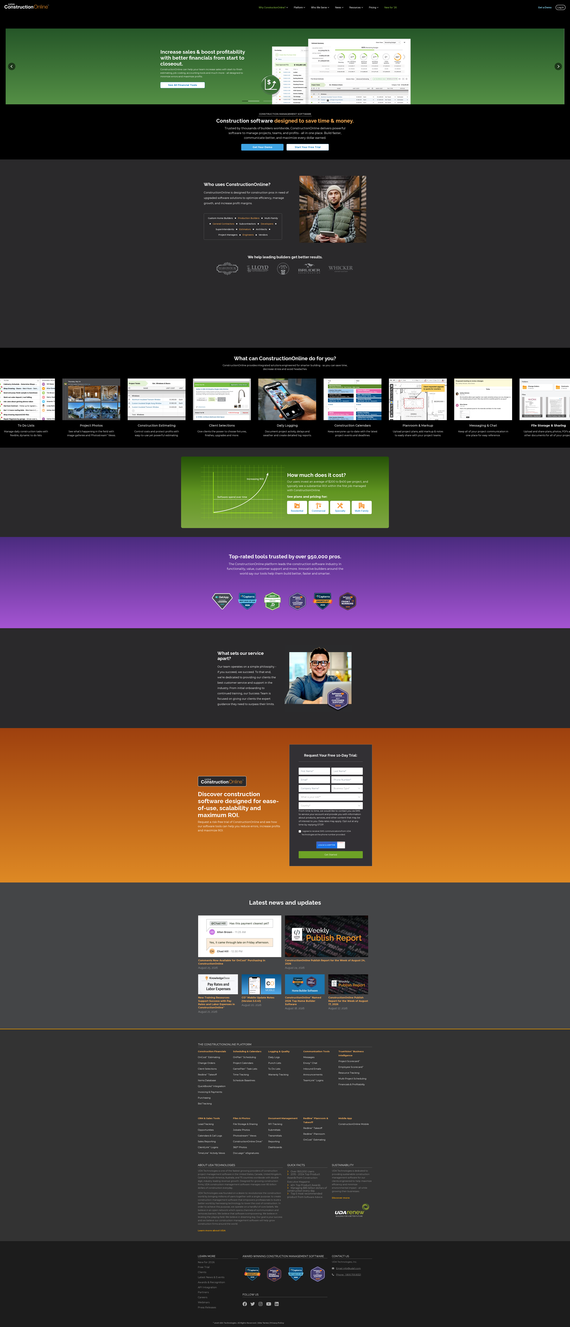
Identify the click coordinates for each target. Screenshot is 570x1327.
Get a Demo (545, 7)
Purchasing (204, 1097)
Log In (560, 7)
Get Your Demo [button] (262, 147)
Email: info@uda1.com (348, 1268)
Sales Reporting (207, 1141)
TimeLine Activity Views (211, 1153)
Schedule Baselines (244, 1080)
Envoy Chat (310, 1063)
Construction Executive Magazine (302, 1179)
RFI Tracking (275, 1124)
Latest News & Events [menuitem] (211, 1277)
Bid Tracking (205, 1103)
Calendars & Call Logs (210, 1135)
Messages (308, 1057)
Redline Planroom (314, 1133)
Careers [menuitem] (202, 1297)
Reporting (274, 1141)
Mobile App (345, 1118)
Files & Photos (241, 1118)
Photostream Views (244, 1135)
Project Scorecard (349, 1061)
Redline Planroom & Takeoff (315, 1120)
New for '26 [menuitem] (390, 7)
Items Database (207, 1080)
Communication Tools (316, 1051)
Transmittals (275, 1135)
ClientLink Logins (208, 1147)
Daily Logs (274, 1057)
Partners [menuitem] (203, 1292)
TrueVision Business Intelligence (351, 1053)
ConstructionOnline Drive (248, 1141)
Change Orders (206, 1063)
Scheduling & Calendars (247, 1051)
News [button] (338, 7)
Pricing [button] (372, 7)
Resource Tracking (348, 1072)
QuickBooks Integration (211, 1086)
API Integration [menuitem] (207, 1287)
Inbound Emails (312, 1068)
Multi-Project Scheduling (352, 1078)
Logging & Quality (279, 1051)
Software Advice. (313, 1197)
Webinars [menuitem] (203, 1302)
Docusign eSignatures (246, 1153)
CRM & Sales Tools (209, 1118)
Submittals (274, 1129)
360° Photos (240, 1147)
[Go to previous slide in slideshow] (12, 66)
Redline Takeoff (207, 1074)
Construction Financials (212, 1051)
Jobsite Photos (241, 1129)
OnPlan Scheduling (244, 1057)
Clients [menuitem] (202, 1272)
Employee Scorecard (351, 1067)
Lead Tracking (206, 1124)
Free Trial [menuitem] (204, 1267)
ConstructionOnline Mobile (353, 1124)
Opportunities (206, 1129)
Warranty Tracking (278, 1074)
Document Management (282, 1118)
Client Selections (207, 1068)
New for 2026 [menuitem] (206, 1262)
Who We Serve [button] (319, 7)
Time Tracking (241, 1074)
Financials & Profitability (351, 1084)
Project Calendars (243, 1063)
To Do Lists (274, 1068)
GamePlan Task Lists (245, 1068)
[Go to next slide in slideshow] (558, 66)
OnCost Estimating (209, 1057)
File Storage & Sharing (245, 1124)
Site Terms (263, 1323)
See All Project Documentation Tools (188, 85)
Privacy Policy (277, 1323)
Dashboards (275, 1147)
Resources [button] (355, 7)
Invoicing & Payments (210, 1092)
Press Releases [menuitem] (207, 1307)
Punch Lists (274, 1063)
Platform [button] (298, 7)
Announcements (312, 1074)
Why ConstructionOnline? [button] (272, 7)
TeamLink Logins (313, 1080)
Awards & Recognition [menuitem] (211, 1282)
